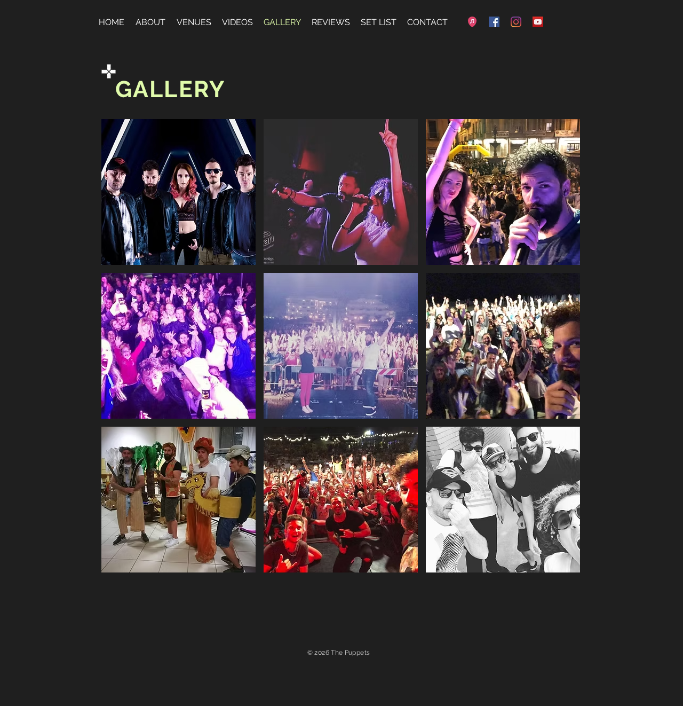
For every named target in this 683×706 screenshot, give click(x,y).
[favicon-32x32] (472, 22)
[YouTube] (538, 22)
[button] (178, 192)
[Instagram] (516, 22)
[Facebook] (494, 22)
